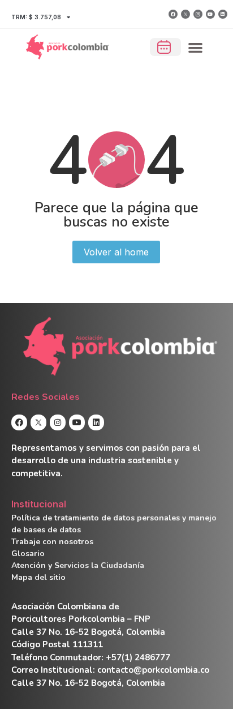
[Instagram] (197, 14)
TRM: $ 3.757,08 (36, 17)
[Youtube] (210, 14)
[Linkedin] (222, 14)
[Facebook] (173, 14)
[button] (196, 47)
